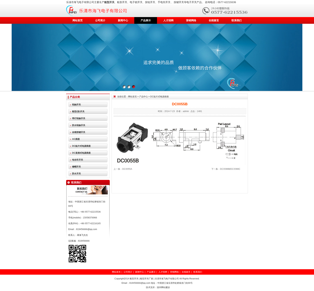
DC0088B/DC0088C (230, 169)
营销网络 (191, 20)
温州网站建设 (163, 287)
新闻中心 (123, 20)
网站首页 (78, 20)
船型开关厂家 (146, 278)
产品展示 (146, 20)
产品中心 (143, 96)
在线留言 (214, 20)
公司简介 (100, 20)
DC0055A (127, 169)
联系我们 (237, 20)
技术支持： (151, 287)
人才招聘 (168, 20)
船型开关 (134, 278)
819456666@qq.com (86, 229)
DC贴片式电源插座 (159, 96)
